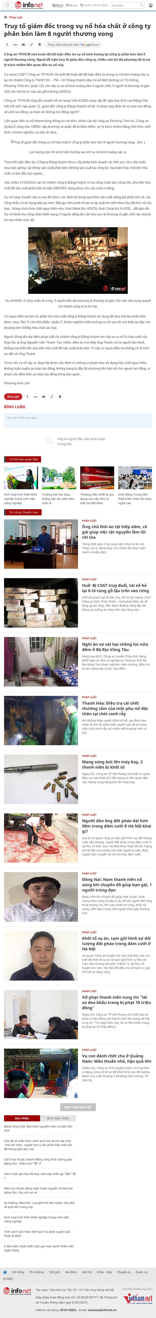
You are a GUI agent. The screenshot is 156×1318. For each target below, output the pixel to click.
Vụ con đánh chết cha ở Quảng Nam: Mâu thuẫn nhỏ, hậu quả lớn (116, 1058)
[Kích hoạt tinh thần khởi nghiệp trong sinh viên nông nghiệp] (21, 477)
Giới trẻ (87, 1272)
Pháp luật (15, 17)
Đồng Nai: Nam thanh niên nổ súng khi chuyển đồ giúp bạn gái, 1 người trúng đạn (117, 885)
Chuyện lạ (124, 1272)
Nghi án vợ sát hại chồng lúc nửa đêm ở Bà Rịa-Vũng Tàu (115, 646)
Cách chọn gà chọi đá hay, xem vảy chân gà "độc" (38, 1174)
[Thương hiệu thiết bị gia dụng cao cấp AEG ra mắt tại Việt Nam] (97, 477)
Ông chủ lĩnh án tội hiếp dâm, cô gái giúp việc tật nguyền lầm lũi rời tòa (114, 532)
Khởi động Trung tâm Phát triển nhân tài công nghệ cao (134, 499)
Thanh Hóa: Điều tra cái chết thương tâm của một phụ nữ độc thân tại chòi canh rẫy (115, 708)
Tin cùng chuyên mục (24, 512)
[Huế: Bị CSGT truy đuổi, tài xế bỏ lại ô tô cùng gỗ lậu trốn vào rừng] (41, 603)
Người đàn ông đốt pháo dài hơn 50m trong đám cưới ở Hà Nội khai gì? (116, 826)
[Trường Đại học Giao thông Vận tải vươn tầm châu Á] (59, 477)
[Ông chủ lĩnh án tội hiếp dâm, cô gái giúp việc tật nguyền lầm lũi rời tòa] (41, 544)
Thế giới (54, 1272)
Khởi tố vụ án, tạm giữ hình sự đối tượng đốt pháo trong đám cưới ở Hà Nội (116, 944)
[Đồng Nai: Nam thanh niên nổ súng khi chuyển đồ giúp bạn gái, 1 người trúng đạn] (41, 897)
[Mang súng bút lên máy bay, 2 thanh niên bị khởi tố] (41, 779)
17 (39, 1163)
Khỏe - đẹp (104, 1272)
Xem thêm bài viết (78, 1107)
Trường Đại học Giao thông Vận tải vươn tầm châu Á (58, 499)
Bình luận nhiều (58, 1118)
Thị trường (36, 1272)
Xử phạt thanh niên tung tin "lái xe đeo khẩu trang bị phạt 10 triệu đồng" (116, 1002)
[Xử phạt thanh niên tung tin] (41, 1014)
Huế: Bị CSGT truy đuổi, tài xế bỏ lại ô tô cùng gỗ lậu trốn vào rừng (115, 588)
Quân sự (141, 1272)
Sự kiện (8, 1278)
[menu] (7, 5)
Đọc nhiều (22, 1118)
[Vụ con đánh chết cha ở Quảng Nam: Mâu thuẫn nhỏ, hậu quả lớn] (41, 1073)
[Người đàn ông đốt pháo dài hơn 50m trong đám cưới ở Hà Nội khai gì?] (41, 838)
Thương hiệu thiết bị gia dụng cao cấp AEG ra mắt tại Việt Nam (97, 499)
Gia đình (71, 1272)
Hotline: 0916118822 (96, 5)
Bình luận (13, 396)
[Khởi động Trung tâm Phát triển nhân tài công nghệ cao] (135, 477)
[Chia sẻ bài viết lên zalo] (15, 45)
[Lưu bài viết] (40, 45)
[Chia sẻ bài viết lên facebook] (7, 45)
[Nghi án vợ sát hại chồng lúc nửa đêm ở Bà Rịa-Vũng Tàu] (41, 662)
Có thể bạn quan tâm (23, 459)
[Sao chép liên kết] (31, 45)
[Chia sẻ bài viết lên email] (23, 45)
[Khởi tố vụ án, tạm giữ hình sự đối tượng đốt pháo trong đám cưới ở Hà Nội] (41, 956)
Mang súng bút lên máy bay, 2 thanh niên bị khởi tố (112, 764)
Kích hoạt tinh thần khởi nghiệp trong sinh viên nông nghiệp (20, 499)
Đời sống (18, 1272)
